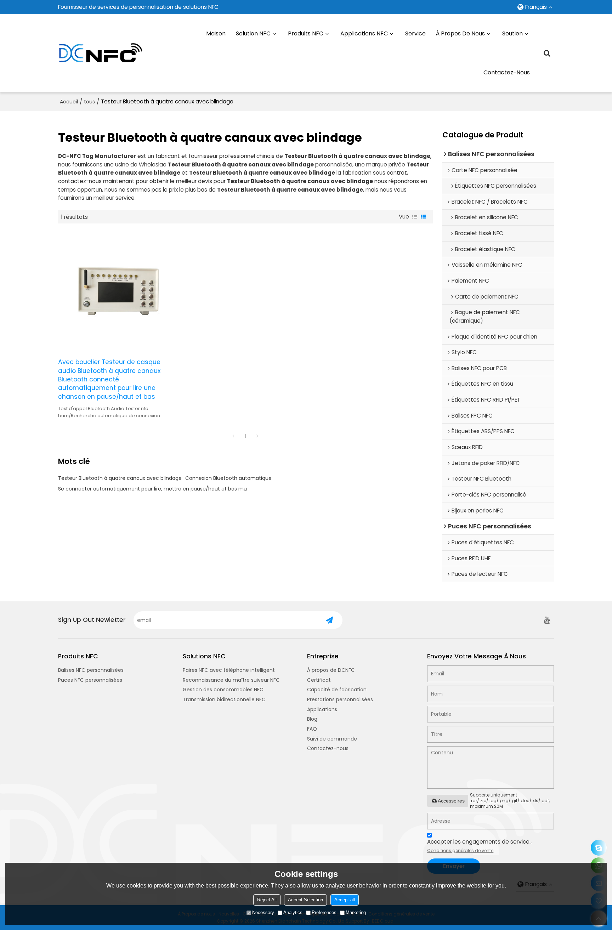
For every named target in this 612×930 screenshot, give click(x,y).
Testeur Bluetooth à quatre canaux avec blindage (120, 478)
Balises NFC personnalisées (91, 670)
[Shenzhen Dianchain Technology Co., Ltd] (100, 53)
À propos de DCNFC (331, 670)
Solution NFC (253, 33)
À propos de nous (460, 33)
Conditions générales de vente (460, 850)
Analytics (292, 912)
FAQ (312, 728)
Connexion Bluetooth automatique (228, 478)
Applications (322, 709)
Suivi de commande (332, 738)
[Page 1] (233, 436)
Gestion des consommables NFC (223, 689)
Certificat (319, 680)
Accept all (344, 899)
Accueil (69, 101)
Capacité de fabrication (337, 689)
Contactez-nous (506, 72)
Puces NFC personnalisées (90, 680)
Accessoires (451, 801)
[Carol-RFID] (599, 848)
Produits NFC (305, 33)
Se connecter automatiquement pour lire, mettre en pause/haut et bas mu (152, 488)
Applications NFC (364, 33)
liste (414, 216)
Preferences (324, 912)
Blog (312, 718)
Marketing (356, 912)
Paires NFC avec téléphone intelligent (229, 670)
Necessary (263, 912)
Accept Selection (305, 899)
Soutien (512, 33)
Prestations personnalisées (340, 699)
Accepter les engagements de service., (479, 846)
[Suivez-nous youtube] (547, 620)
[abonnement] (329, 620)
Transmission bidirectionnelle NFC (224, 699)
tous (89, 101)
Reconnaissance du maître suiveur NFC (231, 680)
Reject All (267, 899)
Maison (216, 33)
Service (415, 33)
